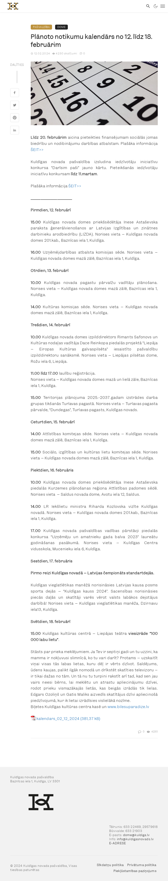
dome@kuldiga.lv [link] (136, 835)
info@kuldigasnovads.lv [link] (135, 839)
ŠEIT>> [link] (37, 149)
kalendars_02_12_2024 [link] (57, 718)
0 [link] (84, 53)
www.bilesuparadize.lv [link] (128, 706)
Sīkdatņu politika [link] (110, 865)
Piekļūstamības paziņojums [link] (135, 871)
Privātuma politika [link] (142, 865)
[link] (72, 6)
